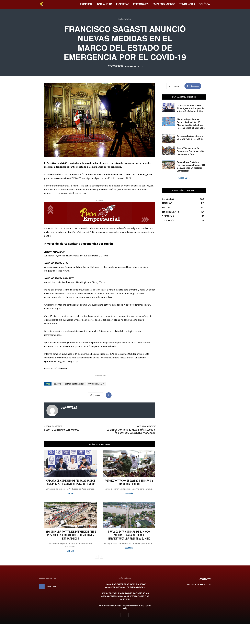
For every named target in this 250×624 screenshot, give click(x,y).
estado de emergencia (74, 384)
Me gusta (87, 586)
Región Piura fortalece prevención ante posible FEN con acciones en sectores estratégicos (70, 535)
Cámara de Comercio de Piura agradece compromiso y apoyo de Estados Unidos (70, 482)
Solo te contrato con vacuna (61, 429)
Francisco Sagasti (96, 384)
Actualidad (104, 4)
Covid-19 (57, 384)
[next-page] (101, 557)
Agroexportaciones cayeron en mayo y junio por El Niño (129, 482)
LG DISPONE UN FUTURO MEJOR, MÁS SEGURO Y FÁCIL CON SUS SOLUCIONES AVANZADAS (131, 431)
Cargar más (183, 178)
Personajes (140, 4)
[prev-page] (97, 557)
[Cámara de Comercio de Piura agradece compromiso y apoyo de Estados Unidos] (70, 463)
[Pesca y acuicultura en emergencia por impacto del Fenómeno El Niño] (168, 150)
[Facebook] (109, 395)
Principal (86, 4)
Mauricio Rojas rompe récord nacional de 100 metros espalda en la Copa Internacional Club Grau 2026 (125, 596)
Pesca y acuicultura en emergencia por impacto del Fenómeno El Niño (191, 151)
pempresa (117, 66)
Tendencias (187, 4)
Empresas (122, 4)
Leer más (70, 493)
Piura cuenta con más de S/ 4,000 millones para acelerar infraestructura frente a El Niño (129, 535)
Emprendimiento (163, 4)
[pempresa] (52, 410)
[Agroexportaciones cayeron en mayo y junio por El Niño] (129, 463)
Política (204, 4)
